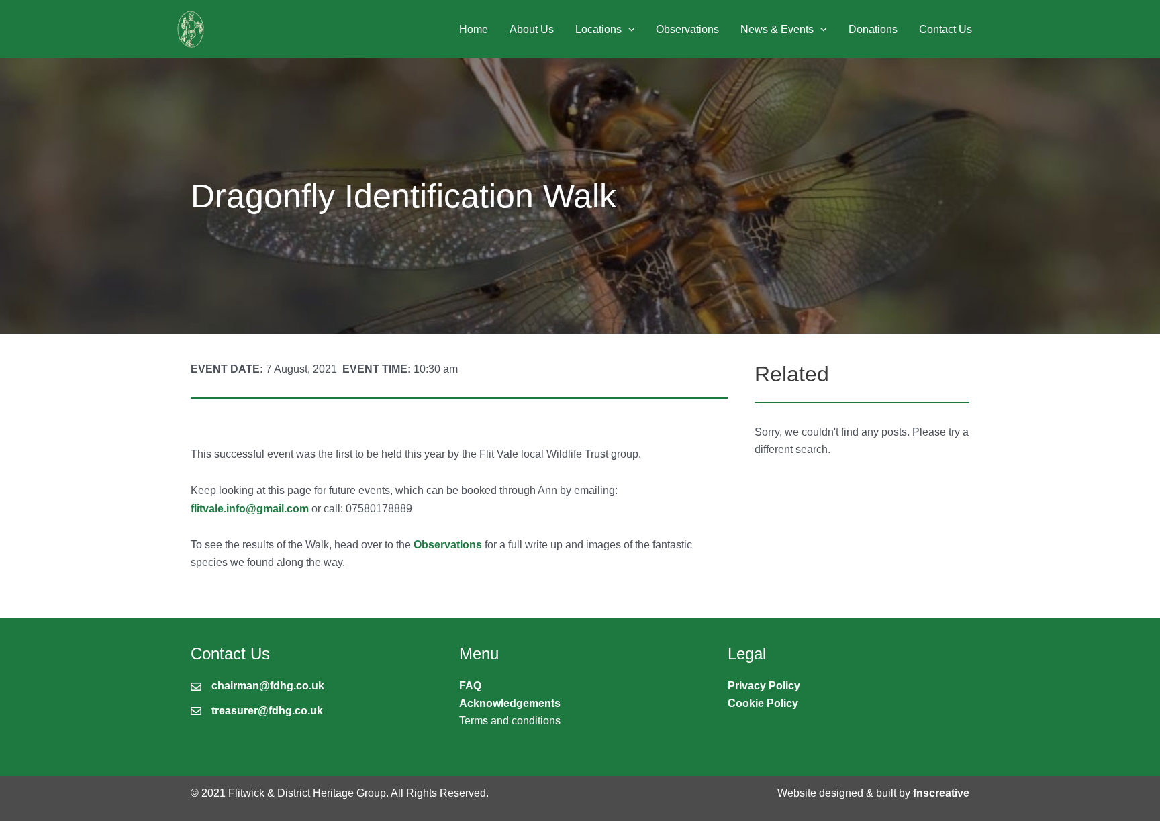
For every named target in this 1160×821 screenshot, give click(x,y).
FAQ (470, 685)
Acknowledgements (510, 703)
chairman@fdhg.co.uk (267, 685)
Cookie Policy (763, 703)
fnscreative (941, 793)
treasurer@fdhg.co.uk (267, 710)
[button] (628, 29)
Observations (448, 544)
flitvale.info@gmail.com (250, 508)
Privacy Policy (764, 685)
